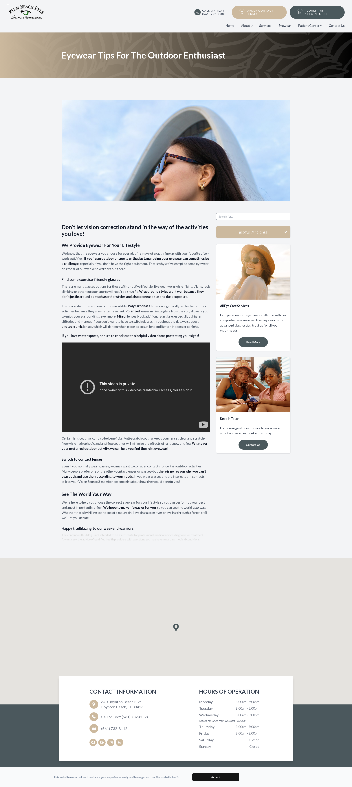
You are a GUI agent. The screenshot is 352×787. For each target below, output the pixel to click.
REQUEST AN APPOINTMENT (316, 12)
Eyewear (284, 25)
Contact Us (337, 25)
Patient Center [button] (309, 25)
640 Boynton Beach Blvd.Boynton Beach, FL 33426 (122, 704)
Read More (253, 342)
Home (229, 25)
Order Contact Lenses (260, 12)
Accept (215, 777)
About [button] (245, 25)
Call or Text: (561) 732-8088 (124, 717)
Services (265, 25)
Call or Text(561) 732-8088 (213, 12)
